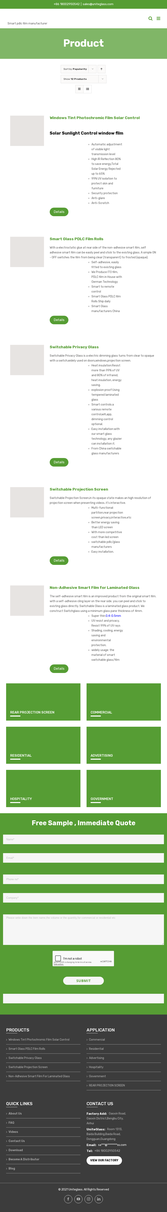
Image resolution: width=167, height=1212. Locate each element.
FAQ (11, 1122)
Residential (96, 1049)
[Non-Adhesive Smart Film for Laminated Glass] (27, 600)
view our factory (104, 1160)
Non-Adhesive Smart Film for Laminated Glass (95, 587)
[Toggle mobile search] (150, 18)
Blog (12, 1168)
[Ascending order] (101, 69)
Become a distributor (24, 1159)
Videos (13, 1132)
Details (59, 212)
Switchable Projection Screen (79, 489)
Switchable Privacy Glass (74, 347)
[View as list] (87, 89)
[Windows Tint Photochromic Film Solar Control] (27, 131)
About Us (15, 1113)
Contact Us (17, 1141)
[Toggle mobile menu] (159, 18)
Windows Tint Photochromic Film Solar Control (95, 117)
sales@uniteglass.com (98, 4)
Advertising (96, 1058)
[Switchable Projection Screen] (27, 502)
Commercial (97, 1039)
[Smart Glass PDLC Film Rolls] (27, 252)
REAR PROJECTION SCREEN (107, 1085)
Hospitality (96, 1067)
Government (97, 1076)
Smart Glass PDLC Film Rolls (76, 239)
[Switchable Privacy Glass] (27, 360)
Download (16, 1150)
